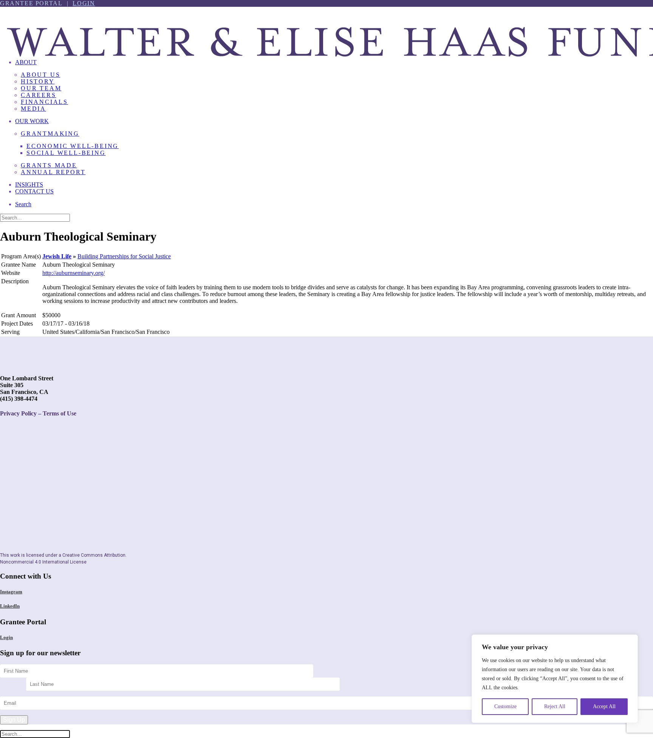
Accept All (604, 706)
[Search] (35, 217)
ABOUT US (40, 74)
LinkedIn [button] (10, 606)
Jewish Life (56, 256)
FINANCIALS (44, 102)
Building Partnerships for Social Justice (124, 256)
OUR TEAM (41, 88)
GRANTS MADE (49, 165)
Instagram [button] (11, 591)
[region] (555, 679)
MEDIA (33, 108)
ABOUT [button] (26, 62)
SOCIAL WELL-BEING (66, 153)
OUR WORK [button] (32, 121)
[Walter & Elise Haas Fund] (326, 29)
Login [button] (6, 637)
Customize (505, 706)
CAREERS (38, 95)
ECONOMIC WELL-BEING (72, 146)
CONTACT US (34, 191)
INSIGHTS (29, 184)
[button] (23, 204)
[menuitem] (334, 88)
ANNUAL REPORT (53, 172)
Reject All (554, 706)
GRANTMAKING (50, 133)
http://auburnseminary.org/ (73, 273)
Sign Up (14, 719)
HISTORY (38, 81)
